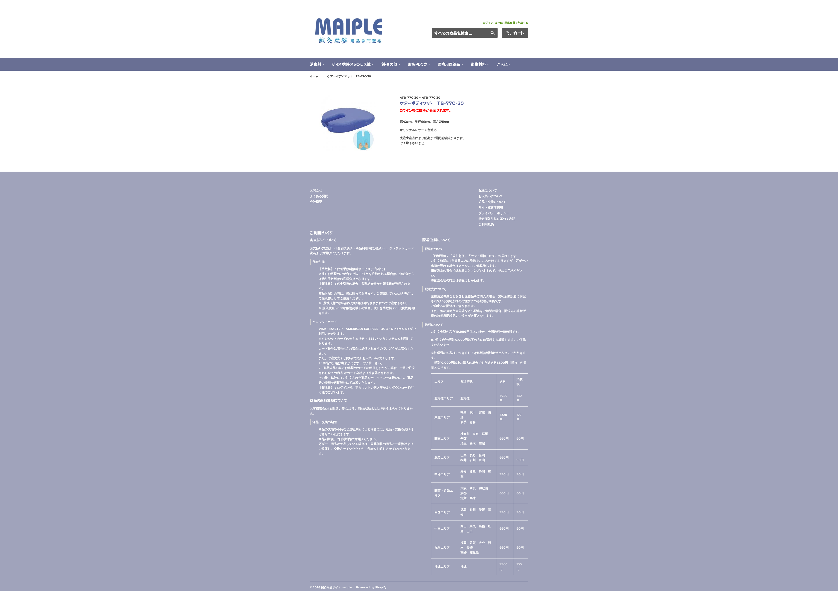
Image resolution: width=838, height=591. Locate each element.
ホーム (314, 76)
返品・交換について (492, 202)
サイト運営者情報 (491, 207)
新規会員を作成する (516, 22)
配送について (488, 190)
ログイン (488, 22)
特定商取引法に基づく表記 (497, 219)
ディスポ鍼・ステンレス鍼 (351, 64)
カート (518, 33)
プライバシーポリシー (494, 213)
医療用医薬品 (449, 64)
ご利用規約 (486, 224)
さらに (502, 64)
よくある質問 (319, 196)
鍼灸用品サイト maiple (336, 587)
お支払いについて (491, 196)
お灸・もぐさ (418, 64)
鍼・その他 (389, 64)
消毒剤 (316, 64)
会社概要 (316, 202)
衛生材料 (479, 64)
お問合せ (316, 190)
